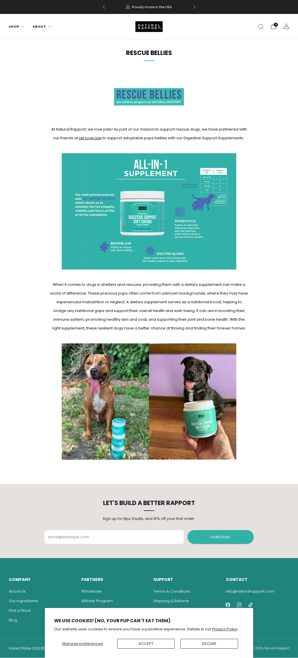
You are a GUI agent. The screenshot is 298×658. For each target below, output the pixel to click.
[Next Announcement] (194, 7)
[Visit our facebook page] (228, 605)
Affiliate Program (97, 601)
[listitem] (149, 7)
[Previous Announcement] (104, 7)
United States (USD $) (27, 648)
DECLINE (209, 643)
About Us (17, 591)
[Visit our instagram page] (239, 605)
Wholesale (91, 591)
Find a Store (20, 610)
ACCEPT (146, 643)
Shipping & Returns (171, 601)
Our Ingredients (23, 601)
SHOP (14, 26)
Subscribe (220, 537)
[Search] (261, 26)
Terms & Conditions (171, 591)
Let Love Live (90, 138)
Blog (13, 620)
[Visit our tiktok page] (250, 605)
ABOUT (39, 26)
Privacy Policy (225, 629)
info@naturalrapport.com (250, 591)
